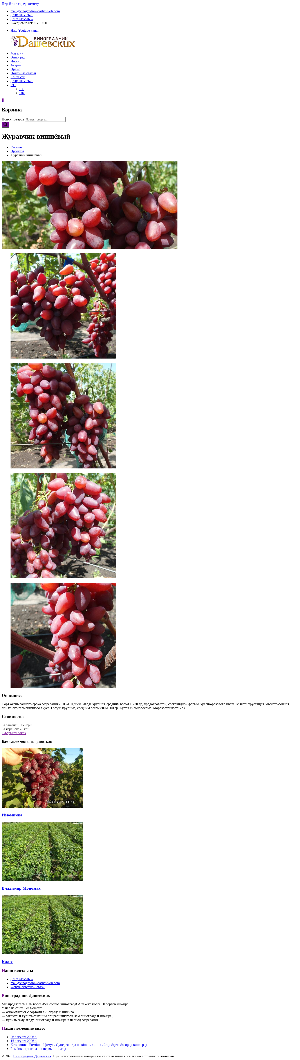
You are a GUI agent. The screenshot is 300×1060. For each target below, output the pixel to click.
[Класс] (42, 953)
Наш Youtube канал (25, 30)
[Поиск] (5, 125)
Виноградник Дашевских (32, 1056)
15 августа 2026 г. (24, 1041)
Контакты (18, 77)
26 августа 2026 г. (24, 1037)
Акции (16, 65)
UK (22, 93)
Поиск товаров (13, 119)
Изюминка (12, 815)
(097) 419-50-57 (22, 19)
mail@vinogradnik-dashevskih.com (35, 11)
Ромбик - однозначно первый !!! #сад (38, 1049)
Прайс (15, 69)
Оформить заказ (14, 733)
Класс (7, 961)
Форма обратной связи (28, 987)
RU (13, 85)
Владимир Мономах (21, 888)
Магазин (17, 53)
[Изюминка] (42, 806)
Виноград (18, 57)
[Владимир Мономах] (42, 880)
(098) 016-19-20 (22, 15)
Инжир (16, 61)
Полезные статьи (23, 73)
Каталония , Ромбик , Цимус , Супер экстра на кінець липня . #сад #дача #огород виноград (79, 1045)
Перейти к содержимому (20, 3)
